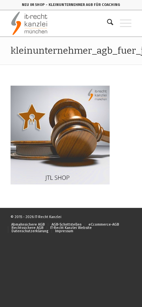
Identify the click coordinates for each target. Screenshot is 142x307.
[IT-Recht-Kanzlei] (59, 23)
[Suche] (106, 23)
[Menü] (122, 23)
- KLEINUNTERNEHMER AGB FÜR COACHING (83, 5)
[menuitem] (106, 23)
